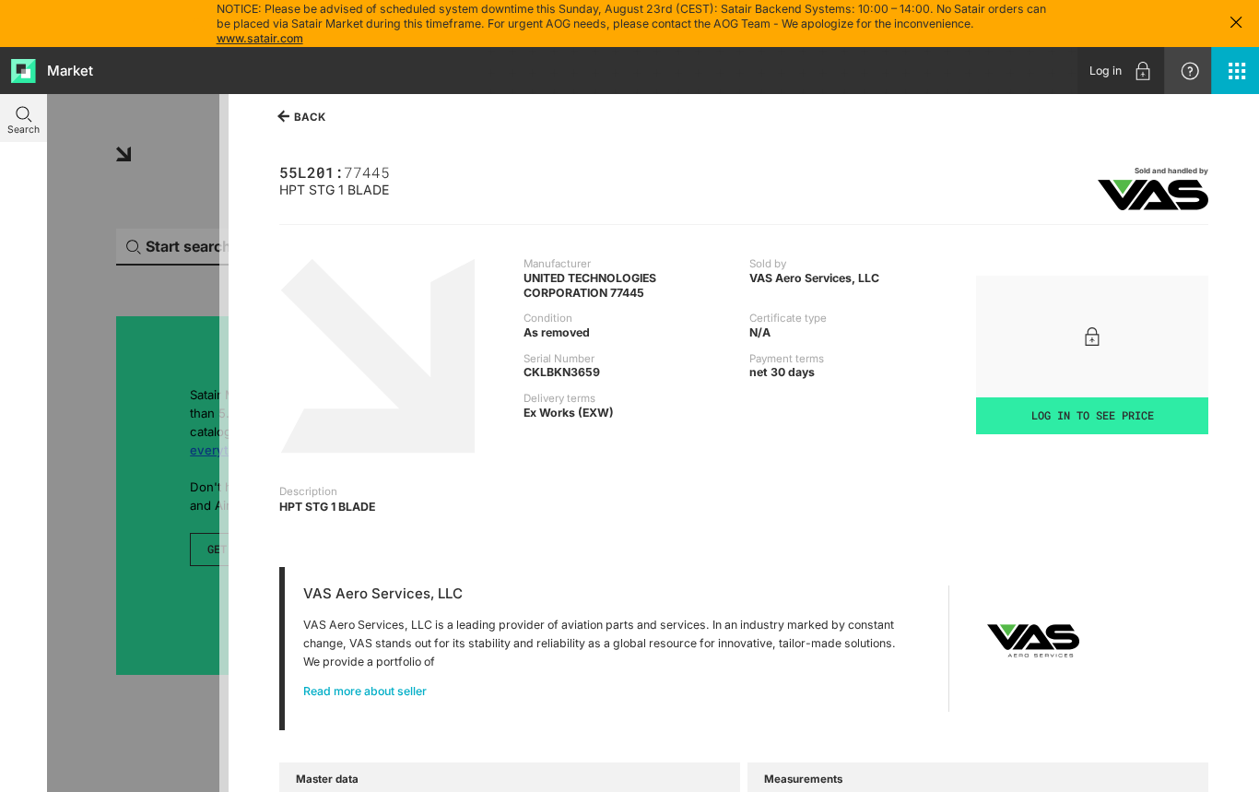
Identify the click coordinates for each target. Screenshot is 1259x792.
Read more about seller (365, 691)
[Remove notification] (1236, 23)
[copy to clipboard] (397, 171)
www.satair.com (260, 38)
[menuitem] (1120, 70)
